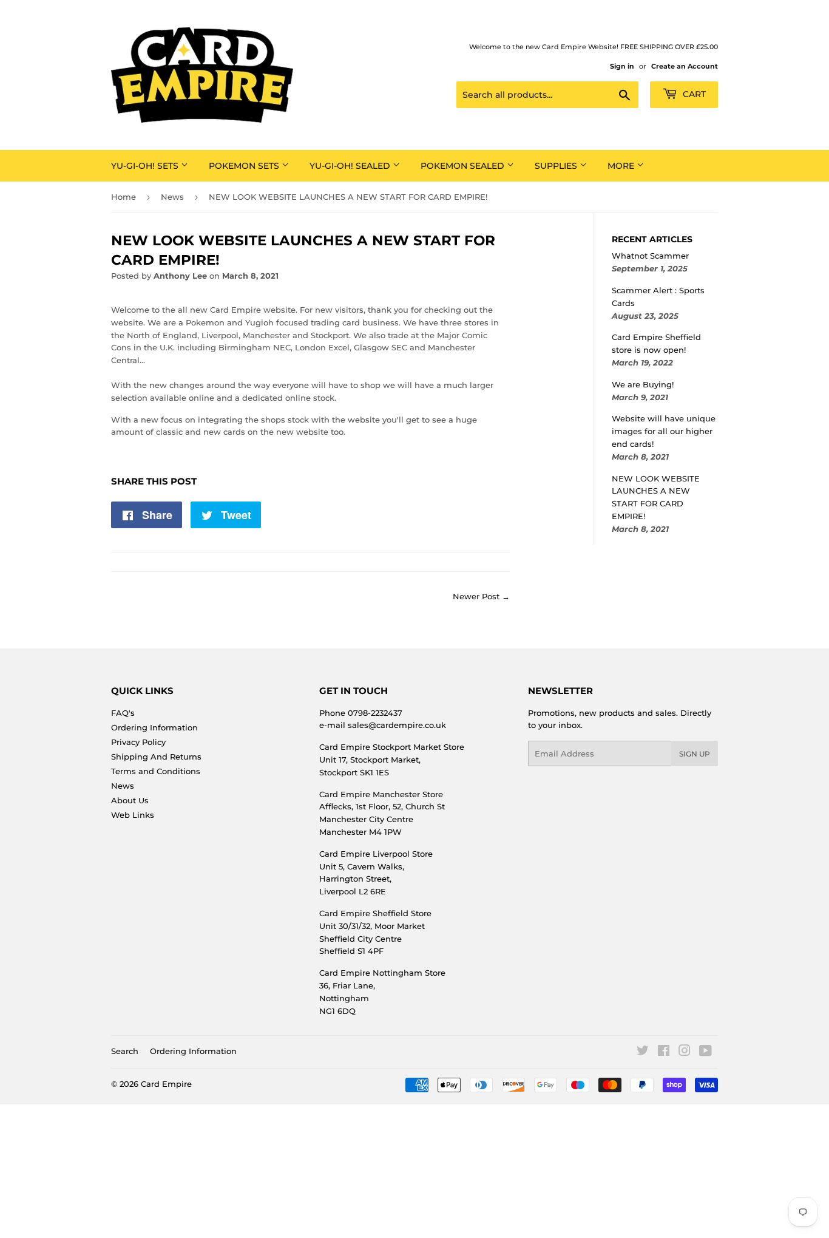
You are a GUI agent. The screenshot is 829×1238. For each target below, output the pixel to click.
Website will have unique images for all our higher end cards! (664, 431)
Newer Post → (481, 596)
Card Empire (166, 1084)
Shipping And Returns (156, 756)
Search (124, 1051)
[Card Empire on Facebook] (663, 1052)
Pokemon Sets (245, 165)
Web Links (132, 815)
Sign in (622, 66)
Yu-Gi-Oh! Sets (146, 165)
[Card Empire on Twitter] (643, 1052)
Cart (693, 94)
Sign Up (694, 753)
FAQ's (123, 713)
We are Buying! (643, 384)
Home (123, 197)
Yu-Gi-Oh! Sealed (351, 165)
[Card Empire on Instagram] (684, 1052)
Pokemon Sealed (464, 165)
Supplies (557, 165)
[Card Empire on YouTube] (705, 1052)
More (622, 165)
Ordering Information (154, 727)
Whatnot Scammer (650, 255)
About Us (130, 800)
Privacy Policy (138, 742)
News (172, 197)
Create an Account (684, 66)
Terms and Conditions (155, 771)
